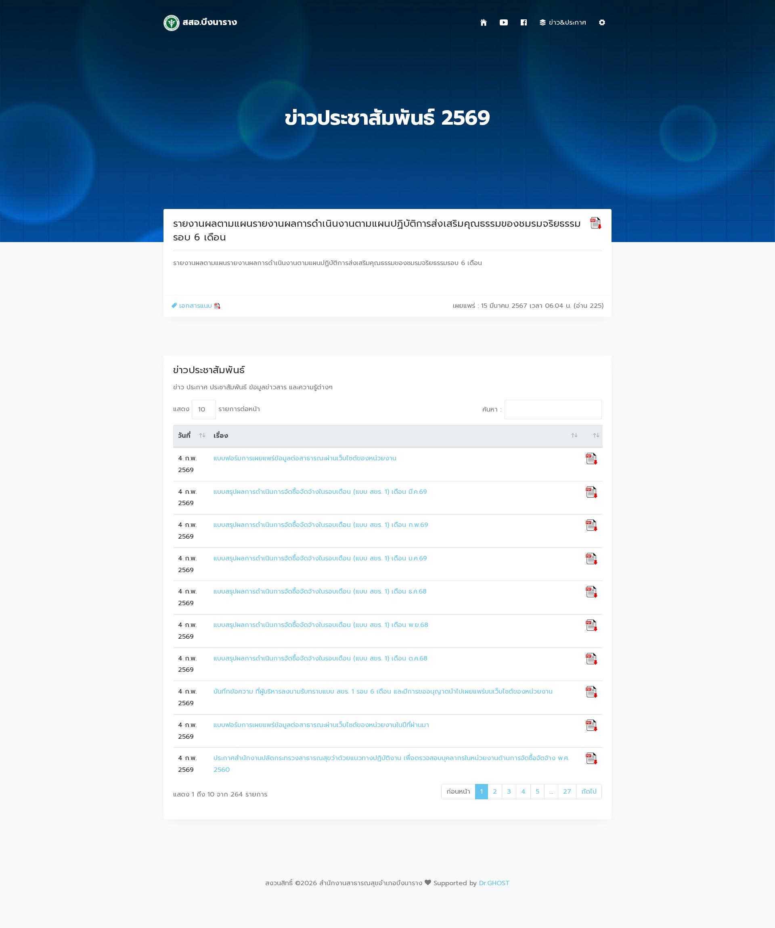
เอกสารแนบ (195, 306)
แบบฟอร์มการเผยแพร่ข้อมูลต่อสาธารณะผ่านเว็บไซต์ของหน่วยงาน (305, 458)
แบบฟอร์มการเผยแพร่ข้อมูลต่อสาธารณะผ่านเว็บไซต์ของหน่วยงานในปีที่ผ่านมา (321, 725)
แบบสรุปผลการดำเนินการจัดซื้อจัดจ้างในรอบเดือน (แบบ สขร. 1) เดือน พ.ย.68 (321, 625)
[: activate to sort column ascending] (592, 436)
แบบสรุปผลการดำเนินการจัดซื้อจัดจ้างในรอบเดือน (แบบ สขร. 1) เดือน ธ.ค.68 (320, 591)
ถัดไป (589, 791)
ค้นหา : (491, 409)
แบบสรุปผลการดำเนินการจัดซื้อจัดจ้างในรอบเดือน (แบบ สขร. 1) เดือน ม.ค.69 (320, 558)
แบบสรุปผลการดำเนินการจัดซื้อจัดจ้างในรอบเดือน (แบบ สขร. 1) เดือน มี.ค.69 (320, 492)
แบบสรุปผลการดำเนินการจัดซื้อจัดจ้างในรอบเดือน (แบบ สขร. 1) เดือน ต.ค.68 (320, 658)
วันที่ (184, 436)
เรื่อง (221, 436)
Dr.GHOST (494, 883)
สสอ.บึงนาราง (208, 22)
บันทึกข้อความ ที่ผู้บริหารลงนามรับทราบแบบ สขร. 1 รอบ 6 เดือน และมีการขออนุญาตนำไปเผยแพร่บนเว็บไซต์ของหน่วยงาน (383, 691)
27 (567, 791)
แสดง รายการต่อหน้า (216, 409)
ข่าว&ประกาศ (567, 22)
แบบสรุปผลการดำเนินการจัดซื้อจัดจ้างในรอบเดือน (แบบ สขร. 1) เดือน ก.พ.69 (321, 525)
